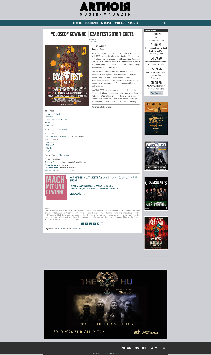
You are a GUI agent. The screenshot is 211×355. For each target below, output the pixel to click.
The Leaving (64, 155)
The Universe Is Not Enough (55, 171)
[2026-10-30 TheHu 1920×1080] (105, 339)
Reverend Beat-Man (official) (57, 137)
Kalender (119, 23)
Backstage (106, 23)
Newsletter (140, 348)
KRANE (49, 148)
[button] (82, 224)
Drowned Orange (51, 168)
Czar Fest (77, 229)
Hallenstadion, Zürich (156, 36)
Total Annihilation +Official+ (57, 120)
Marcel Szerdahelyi (52, 165)
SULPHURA (63, 130)
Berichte (77, 23)
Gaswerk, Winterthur (156, 85)
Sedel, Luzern (156, 73)
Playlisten (132, 23)
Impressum (126, 348)
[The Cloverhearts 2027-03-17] (156, 209)
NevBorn (49, 125)
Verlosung (61, 229)
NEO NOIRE (50, 142)
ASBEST (49, 122)
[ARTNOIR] (105, 17)
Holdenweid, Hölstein (156, 61)
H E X (48, 151)
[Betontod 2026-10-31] (156, 170)
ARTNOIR (105, 354)
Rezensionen (91, 23)
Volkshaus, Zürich (156, 49)
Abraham (49, 117)
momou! (116, 354)
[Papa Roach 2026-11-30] (156, 249)
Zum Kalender (156, 93)
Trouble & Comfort (52, 162)
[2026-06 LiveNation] (156, 134)
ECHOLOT (50, 145)
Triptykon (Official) (53, 114)
